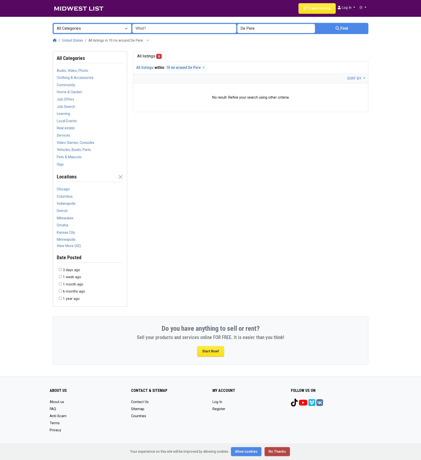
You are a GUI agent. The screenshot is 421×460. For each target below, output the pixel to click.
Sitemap (137, 409)
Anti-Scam (58, 416)
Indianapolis (66, 204)
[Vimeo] (311, 404)
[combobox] (92, 28)
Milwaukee (65, 218)
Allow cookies (246, 451)
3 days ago (71, 270)
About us (57, 402)
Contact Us (140, 402)
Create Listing (319, 8)
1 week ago (72, 277)
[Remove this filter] (120, 177)
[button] (362, 7)
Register (218, 409)
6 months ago (74, 291)
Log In (217, 402)
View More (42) (69, 246)
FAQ (53, 409)
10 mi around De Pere (184, 67)
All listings (148, 56)
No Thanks (277, 451)
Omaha (62, 225)
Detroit (62, 211)
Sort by (354, 78)
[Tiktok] (294, 404)
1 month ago (73, 284)
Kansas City (66, 232)
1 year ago (71, 299)
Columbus (65, 196)
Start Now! (210, 351)
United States (72, 40)
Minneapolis (66, 240)
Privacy (55, 430)
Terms (55, 423)
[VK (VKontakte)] (319, 404)
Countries (138, 416)
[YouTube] (303, 404)
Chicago (63, 189)
